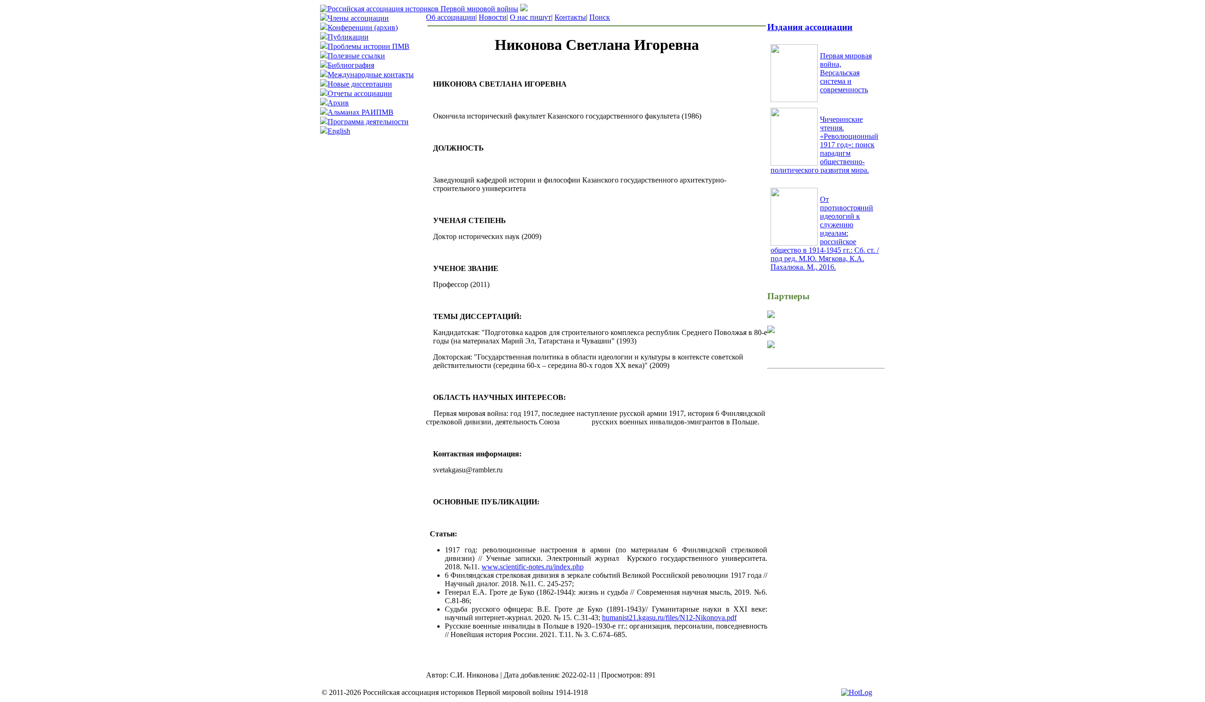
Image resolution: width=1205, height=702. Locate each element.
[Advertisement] (826, 440)
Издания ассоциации (809, 27)
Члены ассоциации (358, 18)
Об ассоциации (450, 17)
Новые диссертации (360, 84)
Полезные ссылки (356, 56)
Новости (492, 17)
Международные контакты (371, 75)
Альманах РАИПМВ (361, 112)
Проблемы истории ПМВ (369, 46)
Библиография (351, 65)
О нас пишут (530, 17)
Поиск (599, 17)
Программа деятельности (368, 122)
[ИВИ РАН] (771, 315)
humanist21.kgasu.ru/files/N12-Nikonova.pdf (669, 618)
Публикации (348, 37)
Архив (338, 103)
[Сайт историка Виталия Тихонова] (771, 346)
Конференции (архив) (363, 28)
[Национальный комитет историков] (771, 331)
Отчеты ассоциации (360, 93)
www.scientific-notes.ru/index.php (533, 567)
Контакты (570, 17)
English (339, 131)
